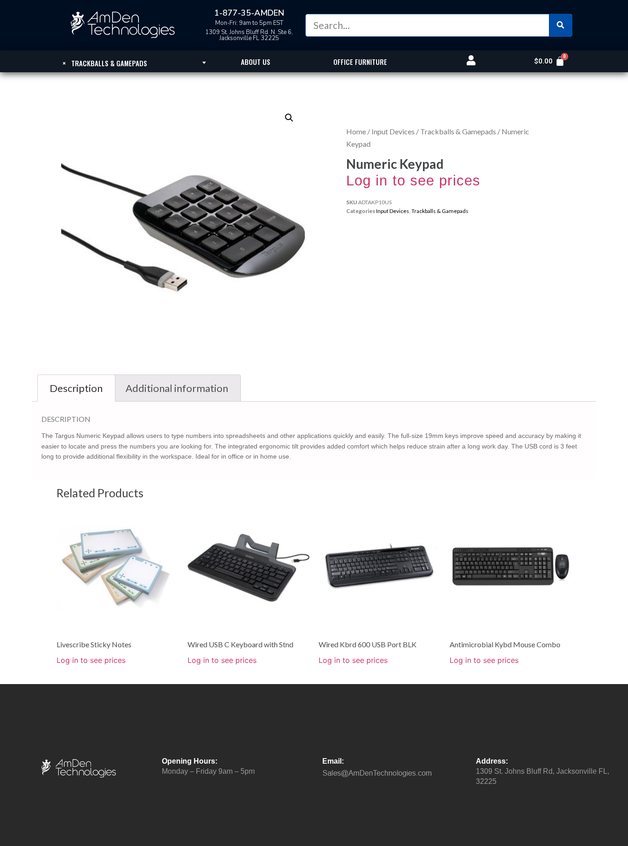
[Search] (560, 25)
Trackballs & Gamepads (458, 131)
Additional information (177, 388)
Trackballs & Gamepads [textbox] (105, 63)
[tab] (76, 388)
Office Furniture (360, 62)
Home (356, 131)
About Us (255, 62)
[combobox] (104, 62)
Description (76, 388)
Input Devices (393, 131)
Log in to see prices (413, 181)
